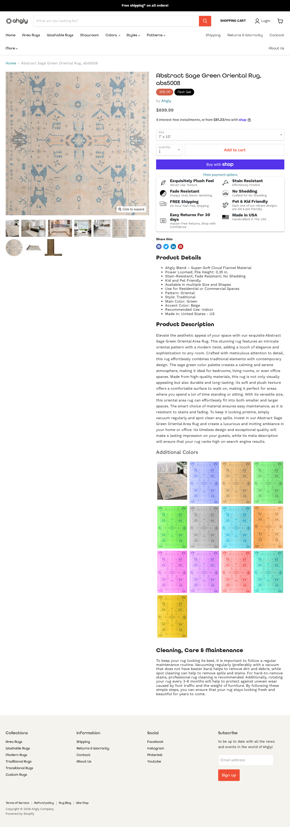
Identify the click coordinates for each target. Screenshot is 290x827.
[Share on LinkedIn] (173, 246)
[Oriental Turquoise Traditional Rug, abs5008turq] (268, 572)
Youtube (154, 761)
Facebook (155, 742)
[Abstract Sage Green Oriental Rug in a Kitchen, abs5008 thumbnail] (59, 228)
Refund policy (44, 803)
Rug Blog (65, 803)
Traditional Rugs (18, 761)
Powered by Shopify (20, 814)
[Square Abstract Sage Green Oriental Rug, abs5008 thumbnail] (137, 228)
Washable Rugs (60, 35)
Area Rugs (31, 35)
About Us (276, 48)
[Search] (205, 21)
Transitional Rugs (19, 768)
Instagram (155, 748)
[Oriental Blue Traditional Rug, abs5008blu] (204, 482)
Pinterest (154, 755)
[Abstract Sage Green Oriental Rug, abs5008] (172, 480)
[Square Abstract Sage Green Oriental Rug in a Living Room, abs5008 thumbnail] (83, 228)
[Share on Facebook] (159, 246)
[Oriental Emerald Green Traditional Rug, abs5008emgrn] (268, 482)
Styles (132, 35)
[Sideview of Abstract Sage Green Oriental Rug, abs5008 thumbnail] (33, 248)
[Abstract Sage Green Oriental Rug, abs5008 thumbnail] (119, 228)
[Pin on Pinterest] (180, 246)
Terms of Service (17, 803)
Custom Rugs (16, 775)
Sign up (229, 775)
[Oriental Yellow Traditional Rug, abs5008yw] (172, 616)
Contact (277, 35)
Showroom (89, 35)
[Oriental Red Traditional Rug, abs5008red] (236, 572)
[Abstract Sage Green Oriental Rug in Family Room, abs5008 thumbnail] (12, 228)
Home (10, 35)
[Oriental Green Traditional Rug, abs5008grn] (172, 527)
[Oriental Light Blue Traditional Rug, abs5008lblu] (236, 527)
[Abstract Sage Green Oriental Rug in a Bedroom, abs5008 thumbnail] (33, 228)
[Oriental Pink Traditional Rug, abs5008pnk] (172, 572)
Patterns (155, 35)
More (11, 48)
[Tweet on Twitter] (166, 246)
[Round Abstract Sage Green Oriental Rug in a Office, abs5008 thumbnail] (102, 228)
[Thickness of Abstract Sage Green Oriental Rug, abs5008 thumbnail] (53, 248)
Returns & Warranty (245, 35)
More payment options (220, 175)
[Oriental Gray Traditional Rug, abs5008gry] (204, 527)
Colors (112, 35)
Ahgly (166, 101)
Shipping (213, 35)
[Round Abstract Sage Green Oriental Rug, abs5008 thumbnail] (14, 248)
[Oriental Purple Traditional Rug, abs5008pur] (204, 572)
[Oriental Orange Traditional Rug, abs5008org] (268, 527)
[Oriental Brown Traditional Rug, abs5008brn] (236, 482)
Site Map (82, 803)
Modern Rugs (16, 755)
